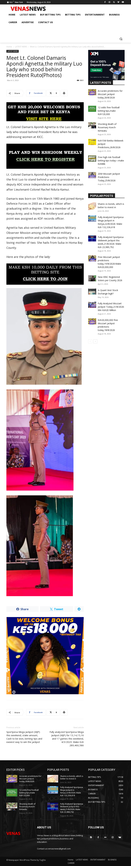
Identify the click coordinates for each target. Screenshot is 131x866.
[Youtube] (123, 2)
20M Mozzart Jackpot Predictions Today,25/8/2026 (109, 177)
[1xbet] (45, 111)
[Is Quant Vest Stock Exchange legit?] (92, 292)
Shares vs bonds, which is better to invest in (71, 777)
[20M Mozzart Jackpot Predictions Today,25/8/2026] (92, 175)
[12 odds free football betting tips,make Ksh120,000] (92, 109)
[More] (64, 93)
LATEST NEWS (21, 46)
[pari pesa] (45, 655)
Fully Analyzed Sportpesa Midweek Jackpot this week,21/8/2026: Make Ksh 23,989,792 (71, 808)
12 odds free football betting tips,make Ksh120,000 (108, 111)
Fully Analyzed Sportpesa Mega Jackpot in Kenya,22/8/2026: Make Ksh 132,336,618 (71, 791)
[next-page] (95, 341)
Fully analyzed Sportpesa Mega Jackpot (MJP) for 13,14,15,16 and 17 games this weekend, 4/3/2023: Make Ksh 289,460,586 (67, 738)
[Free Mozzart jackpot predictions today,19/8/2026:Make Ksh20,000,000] (92, 258)
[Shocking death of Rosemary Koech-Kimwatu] (92, 125)
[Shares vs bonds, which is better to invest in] (92, 206)
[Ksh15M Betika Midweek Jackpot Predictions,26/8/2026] (92, 142)
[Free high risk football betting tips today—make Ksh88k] (92, 158)
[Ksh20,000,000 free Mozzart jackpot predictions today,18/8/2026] (92, 321)
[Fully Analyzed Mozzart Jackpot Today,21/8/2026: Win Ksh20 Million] (92, 305)
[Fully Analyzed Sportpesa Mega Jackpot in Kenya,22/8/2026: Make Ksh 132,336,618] (92, 218)
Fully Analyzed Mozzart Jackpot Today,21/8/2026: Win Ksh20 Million (111, 307)
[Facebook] (105, 2)
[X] (114, 2)
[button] (121, 39)
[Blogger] (91, 837)
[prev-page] (90, 341)
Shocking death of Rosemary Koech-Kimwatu (107, 127)
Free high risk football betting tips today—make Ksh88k (111, 160)
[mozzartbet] (45, 156)
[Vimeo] (118, 2)
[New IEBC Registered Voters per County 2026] (92, 278)
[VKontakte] (120, 837)
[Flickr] (105, 837)
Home (9, 46)
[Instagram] (109, 2)
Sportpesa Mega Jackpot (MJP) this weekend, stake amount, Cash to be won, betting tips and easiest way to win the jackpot (24, 737)
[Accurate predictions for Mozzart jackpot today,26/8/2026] (92, 92)
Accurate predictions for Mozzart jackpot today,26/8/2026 (110, 94)
